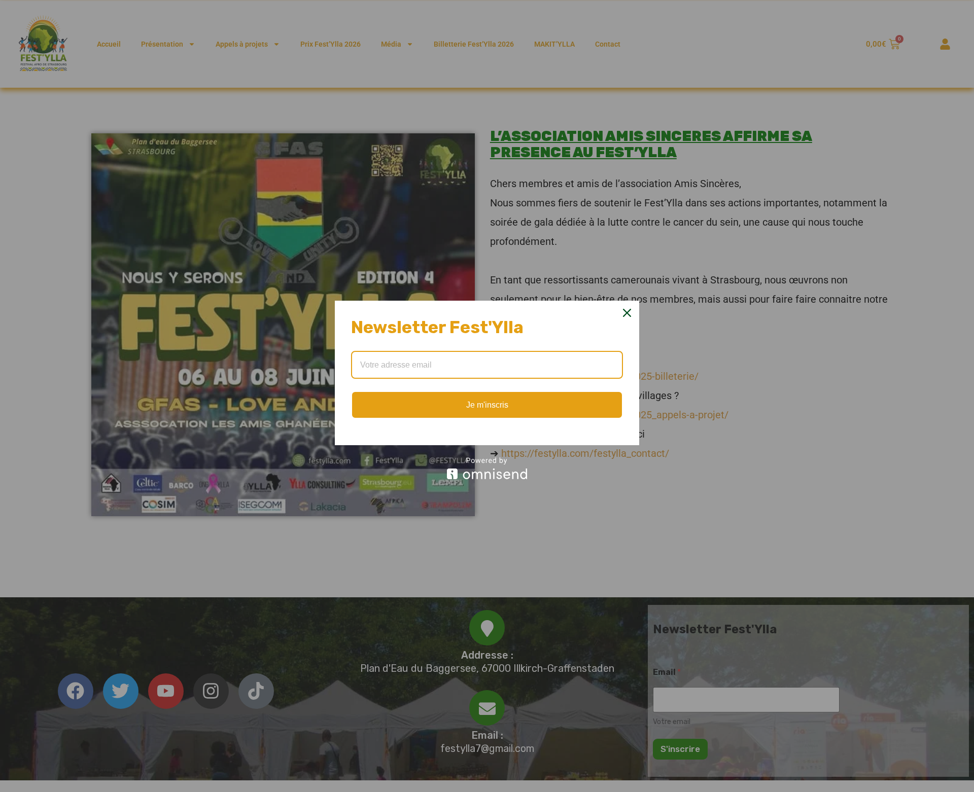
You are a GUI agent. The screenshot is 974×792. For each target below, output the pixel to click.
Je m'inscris (487, 405)
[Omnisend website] (487, 468)
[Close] (627, 313)
